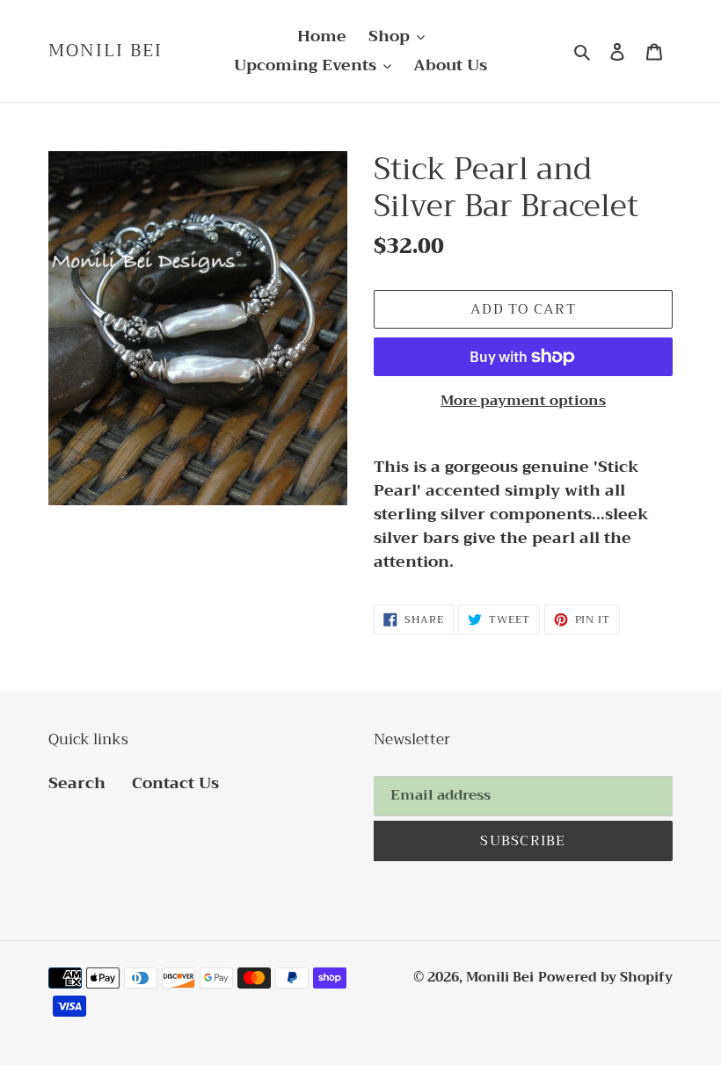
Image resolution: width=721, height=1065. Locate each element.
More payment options (523, 400)
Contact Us (175, 783)
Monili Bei (105, 51)
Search (77, 783)
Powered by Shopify (605, 977)
